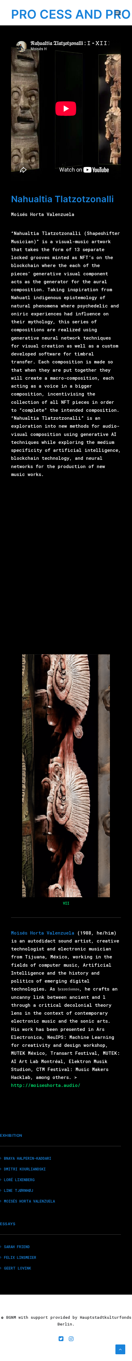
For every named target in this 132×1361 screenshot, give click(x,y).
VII (66, 903)
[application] (66, 775)
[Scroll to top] (120, 1349)
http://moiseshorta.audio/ (45, 1085)
